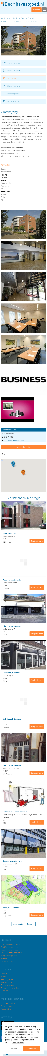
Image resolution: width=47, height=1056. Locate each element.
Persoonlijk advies (7, 979)
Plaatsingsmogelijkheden (10, 950)
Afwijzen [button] (14, 1048)
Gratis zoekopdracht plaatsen (11, 952)
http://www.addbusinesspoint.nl (15, 440)
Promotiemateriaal (7, 985)
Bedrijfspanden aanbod (9, 947)
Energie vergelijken (8, 961)
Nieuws (3, 976)
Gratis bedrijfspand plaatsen (11, 944)
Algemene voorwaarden (10, 988)
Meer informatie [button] (18, 1043)
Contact (4, 974)
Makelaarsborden (7, 982)
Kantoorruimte (6, 1009)
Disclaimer (4, 990)
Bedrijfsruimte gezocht (9, 955)
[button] (23, 472)
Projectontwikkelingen (9, 1006)
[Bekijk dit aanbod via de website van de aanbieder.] (23, 447)
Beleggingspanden (8, 1003)
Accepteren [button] (31, 1048)
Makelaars (4, 958)
